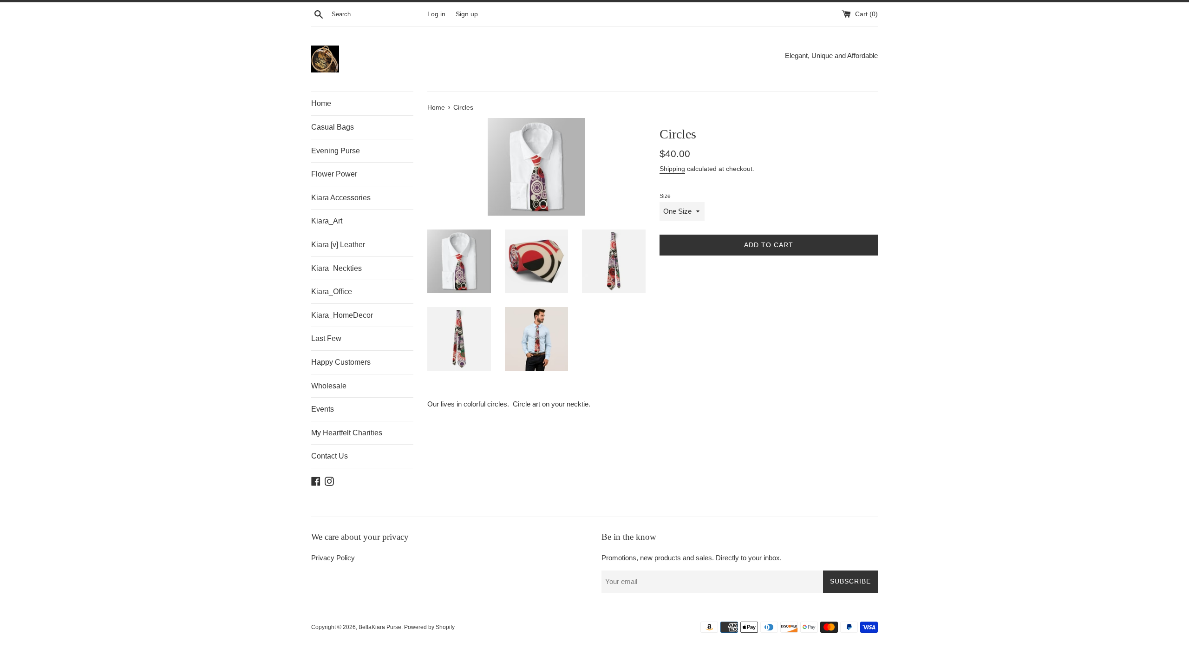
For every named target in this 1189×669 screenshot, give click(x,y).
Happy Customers (341, 362)
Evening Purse (335, 151)
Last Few (326, 338)
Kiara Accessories (341, 198)
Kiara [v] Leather (338, 245)
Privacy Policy (333, 558)
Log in (436, 14)
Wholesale (328, 386)
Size (665, 196)
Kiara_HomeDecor (342, 315)
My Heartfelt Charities (346, 433)
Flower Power (334, 174)
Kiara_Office (331, 291)
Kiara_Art (326, 221)
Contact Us (329, 456)
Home (321, 103)
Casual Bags (332, 127)
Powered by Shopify (429, 627)
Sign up (467, 14)
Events (322, 409)
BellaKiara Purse (380, 627)
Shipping (672, 168)
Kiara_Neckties (336, 268)
